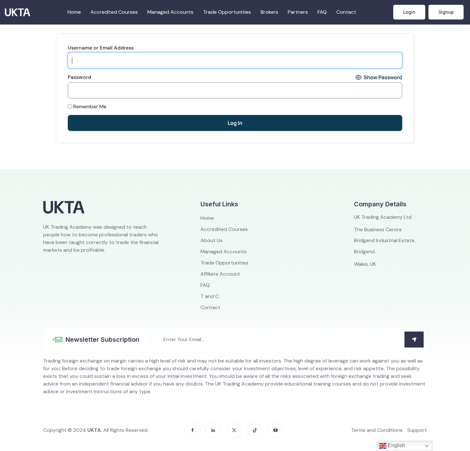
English (396, 445)
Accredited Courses (114, 12)
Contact (346, 12)
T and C (209, 296)
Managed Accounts (170, 12)
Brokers (269, 12)
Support (417, 430)
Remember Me (89, 106)
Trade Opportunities (227, 12)
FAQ (322, 12)
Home (74, 12)
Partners (298, 12)
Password (79, 77)
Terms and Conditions (377, 430)
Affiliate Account (220, 274)
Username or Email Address (101, 47)
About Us (211, 240)
